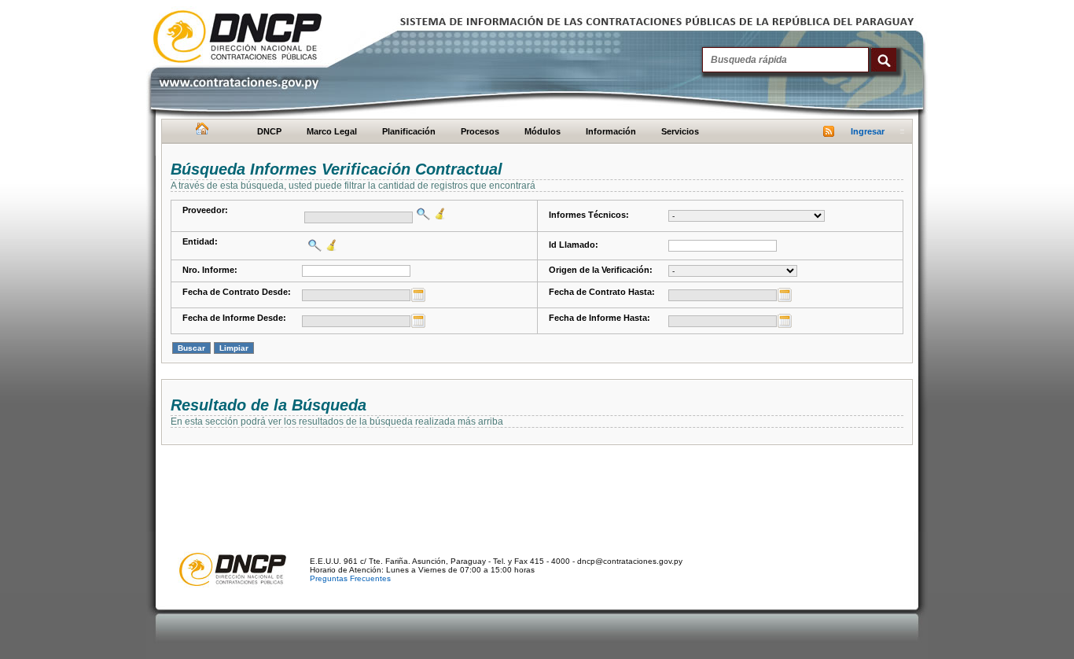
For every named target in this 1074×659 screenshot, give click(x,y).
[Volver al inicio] (200, 132)
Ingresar (868, 131)
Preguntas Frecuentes (350, 578)
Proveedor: (205, 210)
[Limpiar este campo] (438, 214)
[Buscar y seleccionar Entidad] (313, 245)
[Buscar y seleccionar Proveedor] (421, 214)
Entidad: (200, 241)
